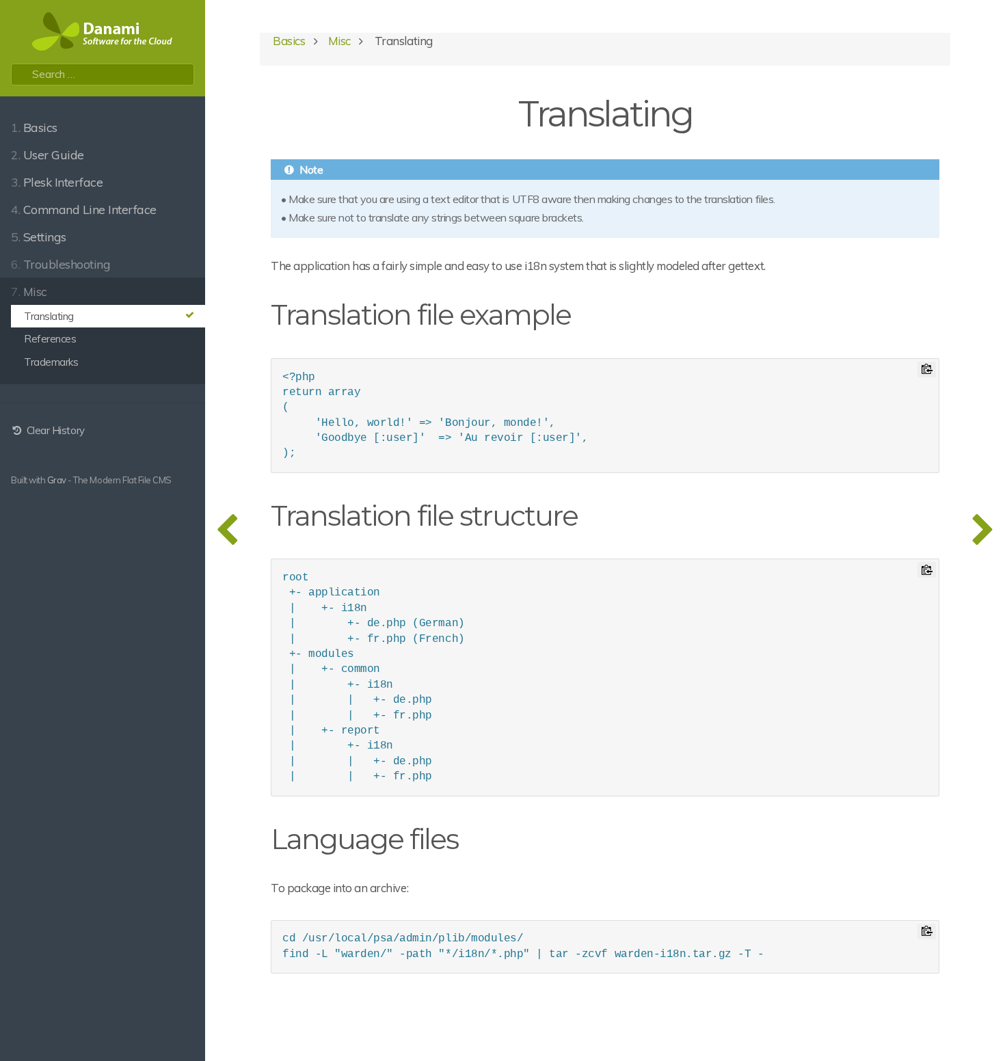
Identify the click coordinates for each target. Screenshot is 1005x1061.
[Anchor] (584, 313)
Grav (56, 479)
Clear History (54, 430)
